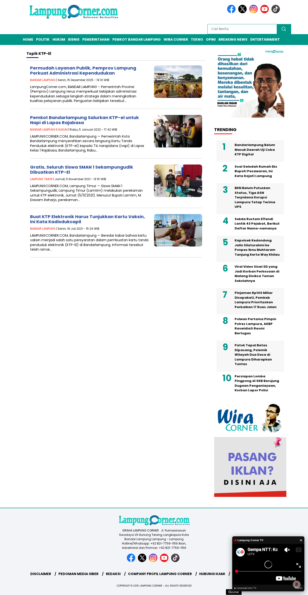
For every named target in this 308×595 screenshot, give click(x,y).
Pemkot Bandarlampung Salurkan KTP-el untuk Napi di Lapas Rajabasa (84, 120)
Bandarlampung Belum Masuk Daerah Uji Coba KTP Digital (255, 150)
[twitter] (243, 12)
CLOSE (233, 592)
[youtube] (265, 12)
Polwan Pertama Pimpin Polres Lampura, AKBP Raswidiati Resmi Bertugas (255, 326)
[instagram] (254, 12)
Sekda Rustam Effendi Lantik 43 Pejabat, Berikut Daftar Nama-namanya (257, 224)
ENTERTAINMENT (265, 39)
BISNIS (73, 39)
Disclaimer (40, 573)
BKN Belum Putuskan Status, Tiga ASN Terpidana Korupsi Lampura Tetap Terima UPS (255, 197)
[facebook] (232, 12)
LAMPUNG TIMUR (41, 179)
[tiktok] (276, 12)
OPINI (211, 39)
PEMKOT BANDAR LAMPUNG (136, 39)
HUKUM (58, 39)
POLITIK (43, 39)
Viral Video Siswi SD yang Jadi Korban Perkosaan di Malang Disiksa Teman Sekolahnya (257, 273)
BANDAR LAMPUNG (43, 80)
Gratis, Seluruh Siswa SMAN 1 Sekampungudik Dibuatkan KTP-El (81, 169)
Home (28, 39)
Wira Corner (176, 39)
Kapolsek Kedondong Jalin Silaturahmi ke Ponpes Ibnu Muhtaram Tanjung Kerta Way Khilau (257, 247)
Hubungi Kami (212, 573)
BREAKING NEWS (232, 39)
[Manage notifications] (297, 584)
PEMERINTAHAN (95, 39)
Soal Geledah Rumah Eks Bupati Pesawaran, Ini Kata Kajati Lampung (256, 171)
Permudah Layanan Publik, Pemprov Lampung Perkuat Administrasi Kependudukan (83, 70)
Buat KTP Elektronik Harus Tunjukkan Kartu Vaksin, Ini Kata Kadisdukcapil (87, 219)
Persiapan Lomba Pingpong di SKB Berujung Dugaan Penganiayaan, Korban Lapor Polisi (257, 383)
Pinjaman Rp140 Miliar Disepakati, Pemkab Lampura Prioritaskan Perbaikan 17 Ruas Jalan (255, 300)
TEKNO (197, 39)
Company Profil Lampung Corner (160, 573)
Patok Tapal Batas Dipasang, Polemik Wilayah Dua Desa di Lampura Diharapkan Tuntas (253, 354)
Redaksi (113, 573)
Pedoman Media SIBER (78, 573)
